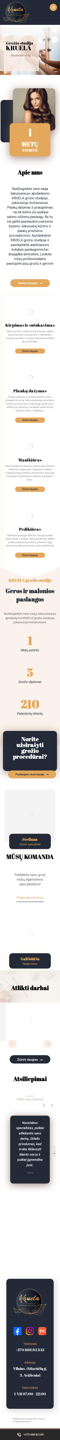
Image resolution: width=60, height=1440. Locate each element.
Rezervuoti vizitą (21, 55)
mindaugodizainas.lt (22, 1421)
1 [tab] (54, 1146)
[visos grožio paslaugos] (16, 12)
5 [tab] (54, 1156)
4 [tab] (54, 1153)
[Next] (47, 1043)
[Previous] (12, 1043)
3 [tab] (54, 1151)
